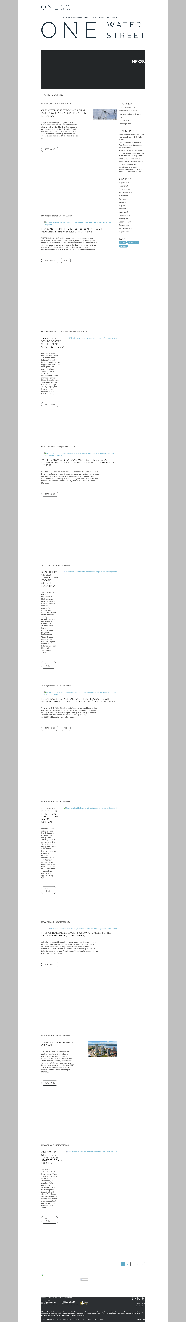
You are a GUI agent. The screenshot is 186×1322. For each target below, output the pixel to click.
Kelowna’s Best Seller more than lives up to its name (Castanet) (50, 815)
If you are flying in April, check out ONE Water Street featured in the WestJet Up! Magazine (77, 230)
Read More (50, 149)
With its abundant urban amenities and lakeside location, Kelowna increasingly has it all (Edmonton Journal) (77, 462)
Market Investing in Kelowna (130, 114)
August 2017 (124, 232)
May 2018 (123, 206)
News (107, 18)
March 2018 (123, 212)
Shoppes (79, 18)
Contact (113, 18)
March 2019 (123, 186)
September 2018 (125, 192)
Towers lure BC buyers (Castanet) (57, 1044)
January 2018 (124, 219)
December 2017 (125, 222)
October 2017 (124, 225)
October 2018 (124, 189)
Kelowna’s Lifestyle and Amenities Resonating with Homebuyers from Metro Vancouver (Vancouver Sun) (78, 700)
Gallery (96, 18)
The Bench (71, 18)
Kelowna (122, 242)
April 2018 (123, 209)
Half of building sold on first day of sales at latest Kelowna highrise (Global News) (77, 934)
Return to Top (141, 1292)
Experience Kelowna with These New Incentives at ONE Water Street (131, 137)
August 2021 (124, 183)
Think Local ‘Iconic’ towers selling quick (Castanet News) (52, 342)
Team (102, 18)
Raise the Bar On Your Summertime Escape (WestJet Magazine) (50, 579)
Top (181, 1317)
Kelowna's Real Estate (128, 111)
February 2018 (124, 215)
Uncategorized (125, 124)
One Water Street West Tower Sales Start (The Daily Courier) (51, 1157)
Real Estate (123, 246)
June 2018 (123, 202)
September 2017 (125, 228)
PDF (65, 260)
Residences (88, 18)
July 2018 (123, 199)
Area (65, 18)
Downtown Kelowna (69, 332)
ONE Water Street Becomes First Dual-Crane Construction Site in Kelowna (63, 113)
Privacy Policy (99, 1292)
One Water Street (126, 121)
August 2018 (124, 196)
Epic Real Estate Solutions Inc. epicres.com (72, 1288)
